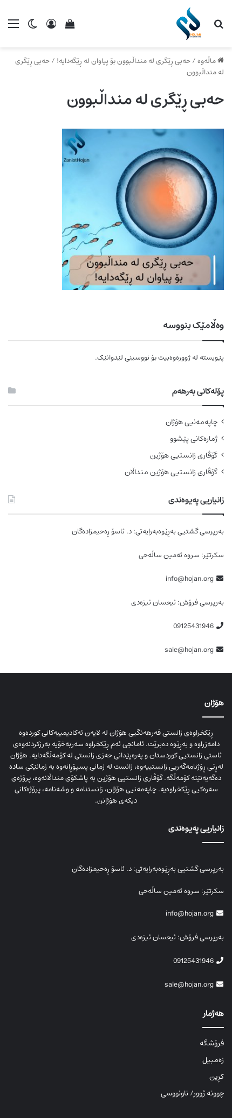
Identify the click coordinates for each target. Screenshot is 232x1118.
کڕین (216, 1076)
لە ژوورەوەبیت (178, 357)
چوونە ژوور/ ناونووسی (192, 1093)
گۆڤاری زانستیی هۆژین (183, 455)
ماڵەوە (207, 61)
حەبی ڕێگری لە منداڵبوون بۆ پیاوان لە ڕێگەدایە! (123, 61)
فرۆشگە (212, 1043)
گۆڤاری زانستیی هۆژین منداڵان (171, 472)
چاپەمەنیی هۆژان (191, 422)
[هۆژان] (190, 24)
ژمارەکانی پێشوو (193, 439)
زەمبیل (213, 1059)
